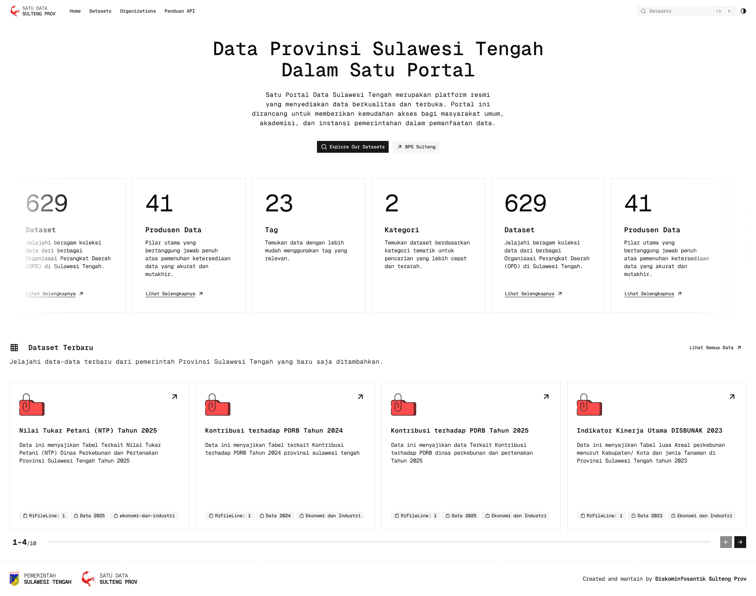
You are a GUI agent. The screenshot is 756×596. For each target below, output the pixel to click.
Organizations (138, 11)
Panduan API (180, 11)
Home (75, 11)
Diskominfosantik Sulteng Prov (701, 578)
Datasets (100, 11)
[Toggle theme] (743, 11)
